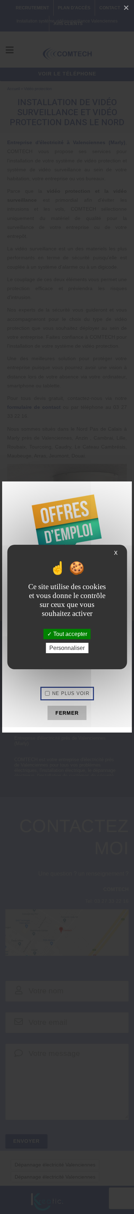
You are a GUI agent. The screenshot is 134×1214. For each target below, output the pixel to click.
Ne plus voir (70, 693)
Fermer (67, 713)
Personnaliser (67, 648)
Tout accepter (69, 634)
